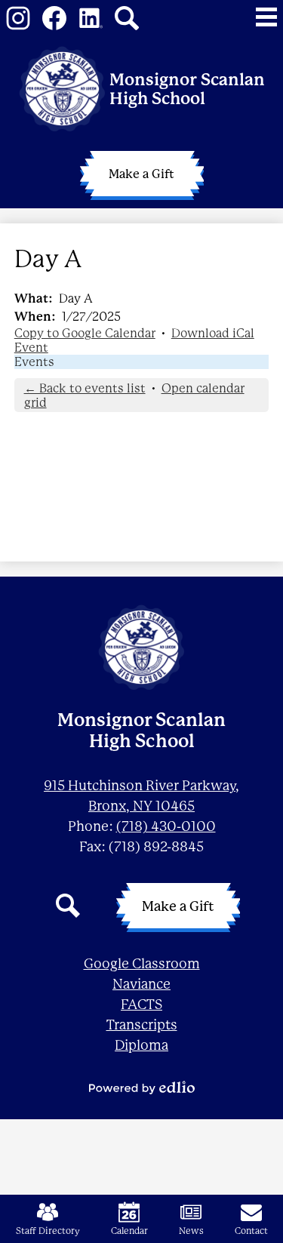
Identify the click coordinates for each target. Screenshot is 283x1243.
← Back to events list (85, 388)
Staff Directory (48, 1231)
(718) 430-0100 (166, 826)
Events (34, 362)
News (191, 1231)
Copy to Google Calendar (84, 333)
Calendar (129, 1231)
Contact (251, 1231)
